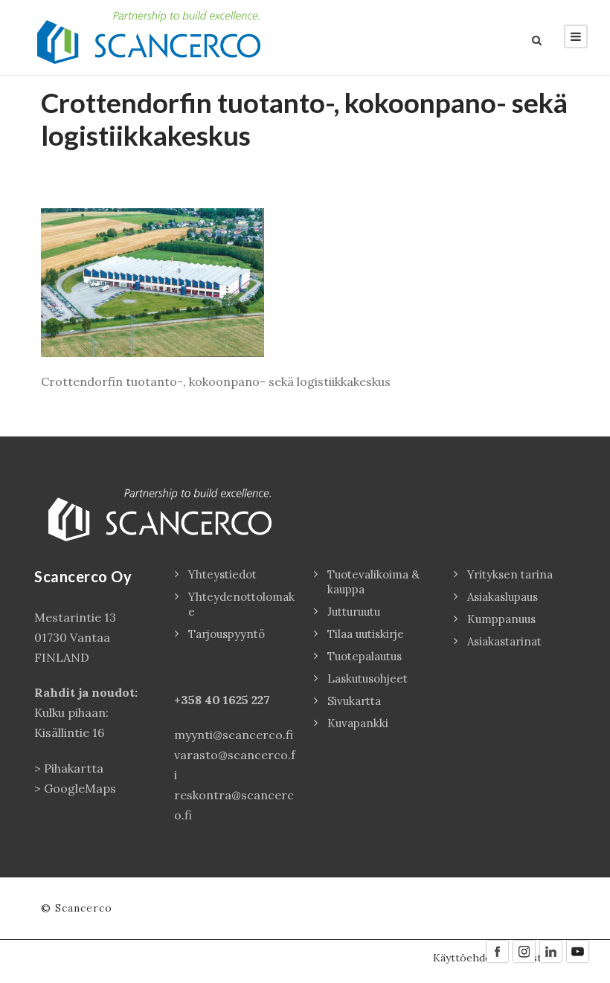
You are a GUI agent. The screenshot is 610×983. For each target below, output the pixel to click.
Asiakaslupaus (502, 597)
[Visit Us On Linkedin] (550, 950)
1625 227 (246, 699)
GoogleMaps (80, 788)
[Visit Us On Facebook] (497, 950)
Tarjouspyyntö (226, 634)
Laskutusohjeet (367, 678)
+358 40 (198, 699)
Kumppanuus (501, 619)
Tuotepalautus (364, 656)
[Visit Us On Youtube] (577, 950)
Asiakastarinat (504, 641)
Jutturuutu (353, 612)
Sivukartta (354, 701)
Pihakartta (73, 768)
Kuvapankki (357, 723)
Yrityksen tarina (510, 574)
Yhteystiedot (222, 574)
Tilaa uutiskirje (365, 634)
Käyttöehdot (464, 957)
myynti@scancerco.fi (233, 734)
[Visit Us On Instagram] (523, 950)
